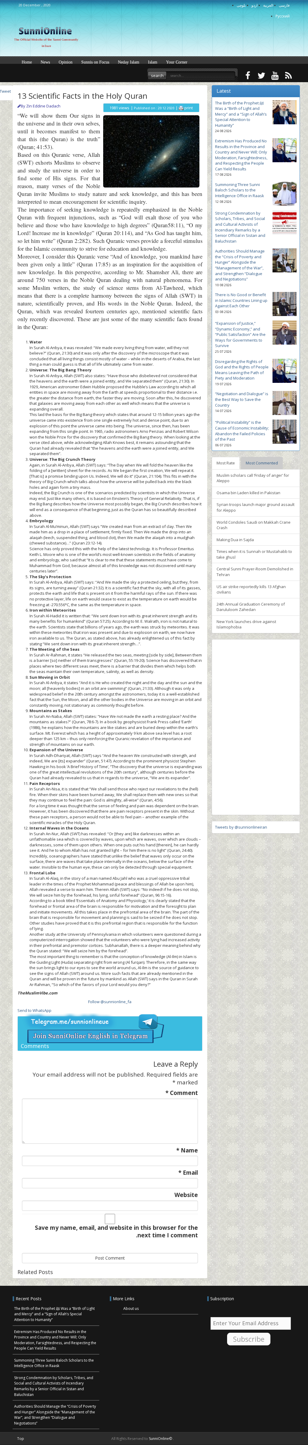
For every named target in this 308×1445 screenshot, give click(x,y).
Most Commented (262, 463)
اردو (254, 5)
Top (20, 1438)
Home (27, 62)
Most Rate (226, 463)
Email (188, 1173)
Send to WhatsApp (34, 1010)
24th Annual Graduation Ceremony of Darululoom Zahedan (251, 606)
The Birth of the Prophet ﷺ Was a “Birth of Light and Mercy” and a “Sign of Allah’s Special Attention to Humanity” (241, 114)
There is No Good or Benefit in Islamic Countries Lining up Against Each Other (241, 300)
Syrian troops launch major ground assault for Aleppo (255, 507)
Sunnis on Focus (95, 62)
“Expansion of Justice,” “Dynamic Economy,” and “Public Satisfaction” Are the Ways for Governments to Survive (240, 334)
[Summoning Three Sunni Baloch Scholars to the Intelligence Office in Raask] (285, 194)
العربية (268, 5)
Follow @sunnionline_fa (109, 1001)
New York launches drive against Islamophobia (246, 624)
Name (187, 1150)
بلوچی (241, 5)
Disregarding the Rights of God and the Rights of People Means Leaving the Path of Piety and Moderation (242, 370)
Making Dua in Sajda (235, 539)
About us (131, 1308)
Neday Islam (128, 62)
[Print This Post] (181, 107)
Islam (152, 62)
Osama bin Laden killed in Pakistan (248, 492)
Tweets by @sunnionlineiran (241, 827)
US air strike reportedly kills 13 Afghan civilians (251, 589)
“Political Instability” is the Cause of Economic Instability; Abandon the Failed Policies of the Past (242, 431)
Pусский (283, 16)
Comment (181, 1093)
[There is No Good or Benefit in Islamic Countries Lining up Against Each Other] (285, 304)
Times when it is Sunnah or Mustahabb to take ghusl (254, 554)
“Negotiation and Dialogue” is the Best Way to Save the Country (241, 399)
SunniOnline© (161, 1438)
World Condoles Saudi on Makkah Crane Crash (254, 525)
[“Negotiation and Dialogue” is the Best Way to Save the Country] (285, 403)
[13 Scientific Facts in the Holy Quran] (151, 151)
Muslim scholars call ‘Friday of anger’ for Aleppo (253, 478)
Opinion (65, 62)
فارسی (284, 5)
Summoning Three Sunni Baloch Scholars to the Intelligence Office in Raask (239, 190)
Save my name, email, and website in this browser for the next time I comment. (116, 1231)
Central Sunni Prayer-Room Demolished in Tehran (255, 571)
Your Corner (176, 62)
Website (186, 1195)
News (45, 62)
